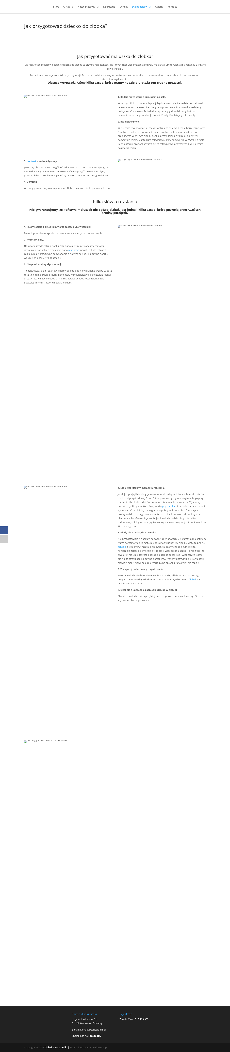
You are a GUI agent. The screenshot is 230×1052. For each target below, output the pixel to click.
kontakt (122, 546)
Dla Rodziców (139, 7)
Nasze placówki (86, 7)
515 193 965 (142, 1019)
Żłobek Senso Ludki (55, 1047)
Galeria (159, 7)
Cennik (124, 7)
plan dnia (73, 250)
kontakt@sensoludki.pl (93, 1029)
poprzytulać (168, 506)
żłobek (192, 579)
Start (56, 7)
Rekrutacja (109, 7)
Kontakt (172, 7)
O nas (66, 7)
